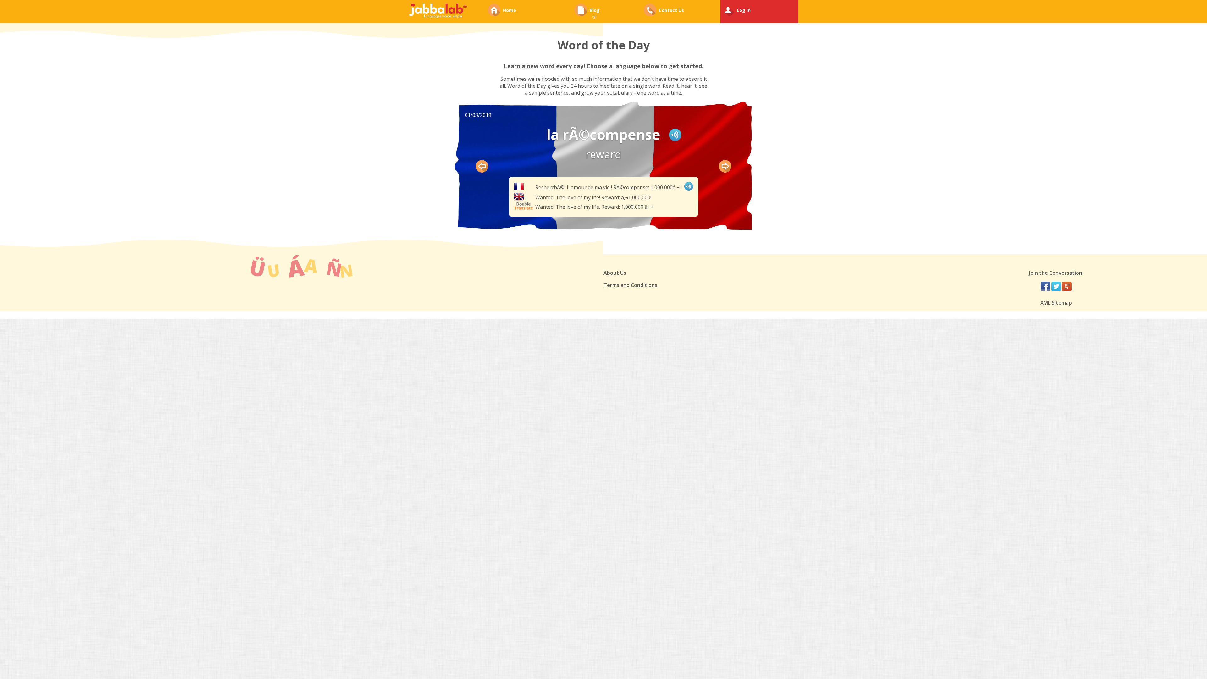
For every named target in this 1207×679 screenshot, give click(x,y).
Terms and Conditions (630, 285)
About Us (615, 272)
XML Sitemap (1056, 302)
